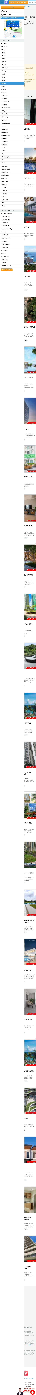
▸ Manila (3, 232)
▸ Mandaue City (5, 135)
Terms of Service (29, 1345)
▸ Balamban (4, 68)
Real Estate (7, 14)
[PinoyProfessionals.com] (6, 2)
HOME (5, 11)
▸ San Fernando (5, 169)
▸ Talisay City (4, 197)
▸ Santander (4, 181)
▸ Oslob (3, 151)
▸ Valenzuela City (6, 266)
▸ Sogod (3, 187)
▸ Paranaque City (5, 244)
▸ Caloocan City (5, 216)
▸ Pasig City (4, 250)
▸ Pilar (2, 154)
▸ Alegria (3, 52)
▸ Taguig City (4, 262)
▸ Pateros (3, 253)
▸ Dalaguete (4, 111)
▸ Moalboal (4, 144)
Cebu (29, 6)
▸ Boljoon (3, 80)
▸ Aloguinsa (4, 55)
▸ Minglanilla (4, 141)
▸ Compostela (5, 98)
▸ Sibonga (4, 184)
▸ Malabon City (5, 226)
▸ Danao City (4, 114)
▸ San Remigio (5, 175)
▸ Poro (3, 160)
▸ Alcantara (4, 46)
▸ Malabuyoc (4, 132)
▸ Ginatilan (4, 120)
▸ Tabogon (4, 190)
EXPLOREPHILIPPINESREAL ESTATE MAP (13, 23)
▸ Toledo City (4, 200)
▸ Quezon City (5, 256)
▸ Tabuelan (4, 194)
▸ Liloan (3, 126)
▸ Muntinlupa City (6, 238)
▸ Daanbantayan (5, 108)
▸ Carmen (3, 89)
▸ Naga (3, 147)
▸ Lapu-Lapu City (5, 123)
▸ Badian (3, 65)
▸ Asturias (4, 62)
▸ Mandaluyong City (6, 229)
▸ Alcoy (3, 49)
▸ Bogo (3, 77)
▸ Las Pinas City (5, 219)
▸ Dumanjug (4, 117)
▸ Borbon (3, 83)
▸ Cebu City (4, 95)
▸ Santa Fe (4, 178)
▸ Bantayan (4, 71)
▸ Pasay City (4, 247)
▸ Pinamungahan (5, 157)
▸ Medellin (4, 138)
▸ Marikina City (5, 235)
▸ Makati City (4, 223)
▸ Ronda (3, 163)
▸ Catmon (3, 92)
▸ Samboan (4, 166)
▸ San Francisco (5, 172)
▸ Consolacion (5, 101)
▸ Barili (3, 74)
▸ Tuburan (4, 203)
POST (13, 7)
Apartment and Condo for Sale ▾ (18, 2)
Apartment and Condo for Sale (10, 17)
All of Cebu (4, 43)
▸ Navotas (4, 241)
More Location (7, 270)
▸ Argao (3, 59)
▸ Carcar (3, 86)
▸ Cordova (4, 105)
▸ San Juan (4, 259)
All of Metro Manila (6, 213)
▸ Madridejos (4, 129)
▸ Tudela (3, 206)
